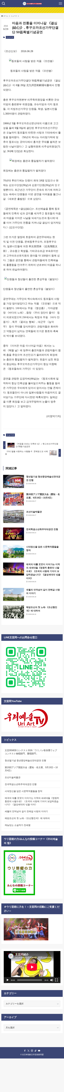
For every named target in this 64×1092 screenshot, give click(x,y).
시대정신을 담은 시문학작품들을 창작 (23, 791)
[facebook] (25, 1050)
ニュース (10, 37)
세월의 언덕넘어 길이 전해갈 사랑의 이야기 (26, 811)
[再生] (7, 980)
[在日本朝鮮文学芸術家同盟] (32, 3)
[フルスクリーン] (56, 980)
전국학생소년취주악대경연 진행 (21, 784)
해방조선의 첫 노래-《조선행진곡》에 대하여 (27, 818)
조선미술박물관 (12, 777)
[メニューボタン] (60, 3)
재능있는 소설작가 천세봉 (18, 825)
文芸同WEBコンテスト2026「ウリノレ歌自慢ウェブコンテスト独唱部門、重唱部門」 (31, 752)
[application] (32, 967)
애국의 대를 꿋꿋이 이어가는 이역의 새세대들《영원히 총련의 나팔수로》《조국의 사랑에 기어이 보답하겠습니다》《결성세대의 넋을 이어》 (32, 801)
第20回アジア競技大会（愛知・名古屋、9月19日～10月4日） (31, 769)
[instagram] (32, 1050)
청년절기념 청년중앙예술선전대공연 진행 (25, 760)
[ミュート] (51, 980)
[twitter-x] (28, 1050)
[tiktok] (35, 1050)
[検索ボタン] (3, 3)
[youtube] (39, 1050)
